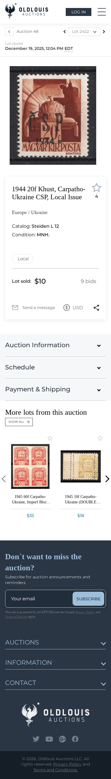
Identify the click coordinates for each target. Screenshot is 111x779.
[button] (106, 479)
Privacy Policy (85, 612)
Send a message (38, 307)
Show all (16, 422)
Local (23, 258)
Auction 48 (27, 31)
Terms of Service (16, 617)
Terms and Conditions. (55, 769)
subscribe (88, 598)
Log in (78, 12)
